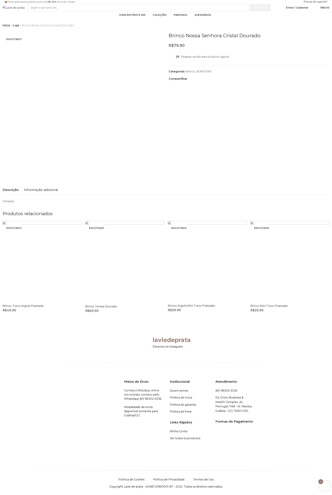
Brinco (190, 71)
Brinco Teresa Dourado (101, 306)
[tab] (10, 190)
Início (6, 25)
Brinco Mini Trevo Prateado (269, 306)
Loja (16, 25)
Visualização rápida (75, 227)
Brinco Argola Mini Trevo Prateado (191, 305)
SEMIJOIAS (203, 71)
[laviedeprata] (145, 340)
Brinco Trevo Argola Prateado (23, 306)
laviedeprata (172, 340)
